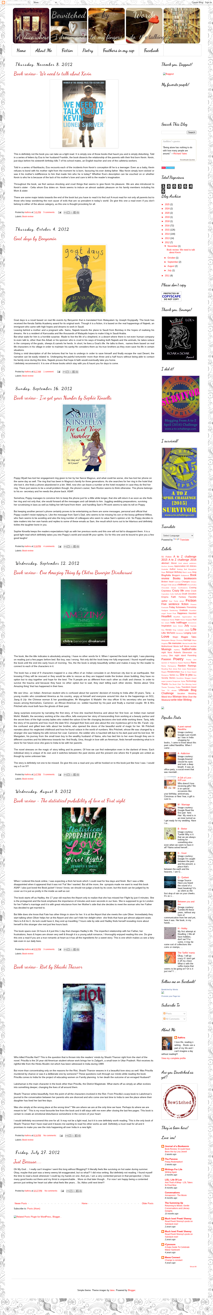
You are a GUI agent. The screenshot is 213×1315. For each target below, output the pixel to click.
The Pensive (171, 1159)
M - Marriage (184, 804)
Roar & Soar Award (188, 672)
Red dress (173, 669)
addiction (192, 563)
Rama (163, 666)
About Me (43, 50)
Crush (193, 591)
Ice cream (165, 623)
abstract (165, 563)
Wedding (192, 693)
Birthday (178, 572)
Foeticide (164, 607)
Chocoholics (191, 585)
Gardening (174, 610)
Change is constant (173, 1260)
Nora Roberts (174, 652)
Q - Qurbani (183, 877)
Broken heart (167, 581)
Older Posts (147, 1203)
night (163, 652)
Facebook (151, 50)
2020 (167, 213)
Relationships (173, 672)
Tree (163, 690)
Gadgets (164, 610)
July (170, 270)
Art (187, 566)
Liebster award (183, 630)
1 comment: (48, 371)
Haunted (192, 613)
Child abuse (172, 585)
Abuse (174, 563)
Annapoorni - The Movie (176, 1195)
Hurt (194, 619)
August (171, 266)
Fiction (67, 50)
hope (177, 619)
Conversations (172, 1192)
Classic (173, 588)
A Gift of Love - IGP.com (185, 779)
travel (193, 687)
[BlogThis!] (68, 212)
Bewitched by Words (169, 989)
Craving (192, 587)
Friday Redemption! (174, 1162)
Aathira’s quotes (171, 141)
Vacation (181, 693)
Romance (165, 675)
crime (187, 591)
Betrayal (170, 572)
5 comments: (49, 212)
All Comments (172, 1019)
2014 (167, 234)
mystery (177, 649)
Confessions (183, 588)
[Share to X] (71, 212)
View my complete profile (173, 1058)
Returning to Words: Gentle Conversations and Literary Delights (177, 1208)
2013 (167, 238)
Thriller (178, 687)
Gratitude (183, 610)
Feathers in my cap (118, 50)
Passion (166, 659)
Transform (186, 687)
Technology (191, 681)
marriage (187, 640)
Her (195, 617)
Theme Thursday (168, 687)
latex (112, 1290)
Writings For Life (173, 1169)
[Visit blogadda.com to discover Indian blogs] (168, 168)
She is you (186, 674)
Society (164, 678)
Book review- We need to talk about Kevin (52, 73)
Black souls (187, 572)
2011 (167, 275)
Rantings (192, 665)
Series (172, 675)
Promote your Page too (170, 996)
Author (173, 569)
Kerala (169, 630)
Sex (177, 675)
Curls (172, 594)
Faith (173, 597)
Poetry (88, 50)
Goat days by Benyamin (35, 238)
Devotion (192, 594)
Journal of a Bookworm (177, 1146)
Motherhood (166, 646)
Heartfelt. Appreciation (182, 617)
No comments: (50, 1135)
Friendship (191, 607)
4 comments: (49, 546)
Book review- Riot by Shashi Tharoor (48, 967)
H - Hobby (182, 928)
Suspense (176, 681)
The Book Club (175, 684)
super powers (166, 681)
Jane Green (178, 626)
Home (21, 50)
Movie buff (178, 646)
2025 (167, 204)
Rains (193, 662)
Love (165, 636)
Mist (194, 643)
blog (194, 572)
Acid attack (183, 563)
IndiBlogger (181, 622)
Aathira (181, 1037)
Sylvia (183, 681)
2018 (167, 221)
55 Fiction (166, 557)
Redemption (191, 669)
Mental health (187, 643)
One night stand (177, 655)
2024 (167, 208)
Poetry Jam (191, 659)
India (172, 622)
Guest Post (171, 613)
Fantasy (182, 597)
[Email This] (65, 212)
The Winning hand (189, 684)
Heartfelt (166, 616)
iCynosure (170, 1244)
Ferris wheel (179, 601)
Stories (172, 678)
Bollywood (185, 575)
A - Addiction (184, 753)
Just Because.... (28, 1161)
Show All (193, 1267)
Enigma (164, 597)
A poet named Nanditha (184, 727)
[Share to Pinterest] (78, 212)
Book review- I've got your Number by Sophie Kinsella (63, 398)
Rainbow (187, 663)
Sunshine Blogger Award (186, 678)
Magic (175, 637)
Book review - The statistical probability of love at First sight (69, 801)
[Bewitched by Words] (162, 993)
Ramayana (172, 666)
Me (169, 643)
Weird (164, 697)
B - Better (182, 829)
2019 (167, 217)
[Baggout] (168, 74)
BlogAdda (166, 575)
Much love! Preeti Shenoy (178, 1218)
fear (170, 601)
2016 (167, 225)
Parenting (192, 655)
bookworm (190, 578)
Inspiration (166, 625)
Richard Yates (180, 153)
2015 (167, 229)
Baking (180, 569)
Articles (193, 566)
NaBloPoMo (189, 649)
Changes (186, 581)
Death (184, 594)
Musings (166, 649)
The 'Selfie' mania (186, 953)
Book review (27, 216)
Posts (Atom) (33, 1208)
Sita (194, 675)
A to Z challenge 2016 (182, 559)
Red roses (182, 669)
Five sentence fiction (175, 604)
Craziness (166, 591)
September (173, 262)
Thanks (164, 684)
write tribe (177, 699)
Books (176, 578)
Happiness (182, 613)
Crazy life (178, 590)
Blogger (131, 1290)
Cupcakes (165, 594)
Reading (164, 669)
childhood (181, 584)
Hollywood (165, 620)
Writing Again (171, 1172)
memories (177, 643)
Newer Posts (21, 1203)
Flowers (193, 604)
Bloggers (176, 575)
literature (179, 633)
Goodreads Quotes (187, 160)
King (174, 630)
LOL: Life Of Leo (173, 1179)
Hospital (189, 620)
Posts (168, 1013)
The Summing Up (174, 1203)
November (173, 246)
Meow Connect (172, 1257)
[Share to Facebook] (74, 212)
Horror (182, 620)
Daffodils (178, 594)
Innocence (192, 623)
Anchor (164, 566)
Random (182, 665)
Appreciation (180, 566)
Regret (164, 672)
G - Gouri (182, 853)
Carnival (177, 582)
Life (193, 629)
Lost (194, 633)
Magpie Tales (188, 637)
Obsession (187, 652)
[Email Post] (59, 212)
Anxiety (170, 566)
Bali (185, 569)
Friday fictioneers (177, 607)
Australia (164, 569)
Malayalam (165, 640)
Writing (187, 699)
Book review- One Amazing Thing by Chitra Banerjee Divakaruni (73, 572)
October (172, 257)
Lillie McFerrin (168, 633)
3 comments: (49, 949)
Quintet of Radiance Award (172, 663)
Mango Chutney (176, 640)
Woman (177, 696)
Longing (187, 633)
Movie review (190, 646)
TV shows (172, 690)
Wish (170, 697)
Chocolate (165, 588)
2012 (167, 242)
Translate (184, 539)
